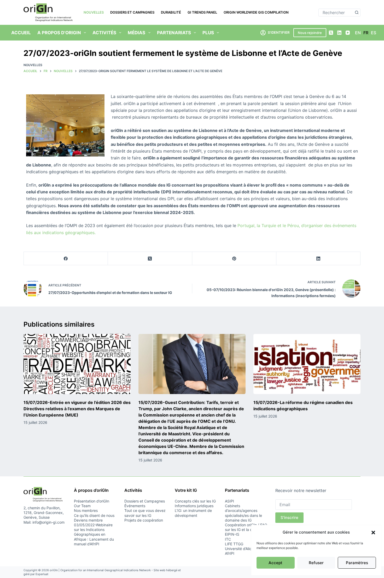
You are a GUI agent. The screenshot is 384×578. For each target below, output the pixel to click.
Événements (134, 506)
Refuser (316, 562)
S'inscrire (289, 517)
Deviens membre (88, 520)
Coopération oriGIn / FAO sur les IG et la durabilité (246, 527)
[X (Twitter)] (331, 33)
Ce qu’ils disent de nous (94, 515)
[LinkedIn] (339, 33)
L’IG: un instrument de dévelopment (193, 512)
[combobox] (336, 12)
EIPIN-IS (232, 534)
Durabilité (171, 12)
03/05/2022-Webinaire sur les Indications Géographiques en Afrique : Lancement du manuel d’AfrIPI (94, 534)
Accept (275, 562)
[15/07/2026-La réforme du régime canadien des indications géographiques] (306, 364)
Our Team (82, 506)
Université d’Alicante (242, 548)
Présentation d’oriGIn (91, 501)
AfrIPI (229, 553)
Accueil (21, 32)
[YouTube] (348, 33)
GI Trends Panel (202, 12)
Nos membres (86, 510)
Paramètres (357, 562)
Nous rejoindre (310, 33)
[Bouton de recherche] (356, 12)
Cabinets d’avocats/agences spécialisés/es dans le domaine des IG (243, 513)
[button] (373, 532)
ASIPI (229, 501)
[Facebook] (66, 258)
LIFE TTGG (234, 544)
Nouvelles (94, 12)
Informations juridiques (194, 506)
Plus (208, 32)
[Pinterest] (234, 258)
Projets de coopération (143, 520)
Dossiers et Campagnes (132, 12)
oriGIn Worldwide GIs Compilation (256, 12)
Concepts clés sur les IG (195, 501)
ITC (228, 539)
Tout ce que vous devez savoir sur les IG (145, 512)
